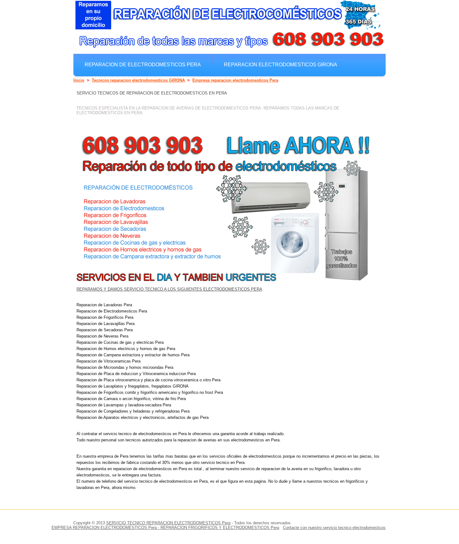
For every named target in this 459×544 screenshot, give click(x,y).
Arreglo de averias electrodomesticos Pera (150, 78)
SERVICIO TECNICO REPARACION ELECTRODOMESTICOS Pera (168, 523)
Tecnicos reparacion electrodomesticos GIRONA (138, 80)
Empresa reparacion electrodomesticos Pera (235, 80)
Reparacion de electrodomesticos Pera (143, 64)
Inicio (78, 80)
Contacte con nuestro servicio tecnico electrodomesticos (334, 527)
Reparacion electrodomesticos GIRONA (280, 64)
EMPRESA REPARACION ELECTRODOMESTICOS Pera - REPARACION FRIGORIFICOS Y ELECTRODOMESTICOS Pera (165, 527)
